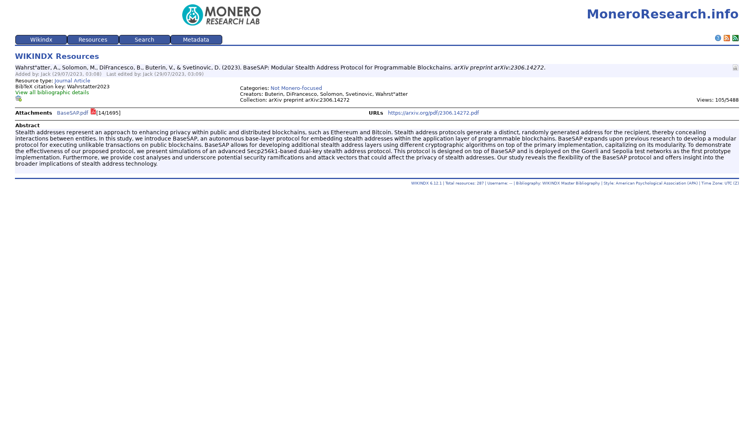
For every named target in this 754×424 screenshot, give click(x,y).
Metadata (196, 40)
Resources (93, 40)
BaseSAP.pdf (72, 113)
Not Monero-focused (296, 88)
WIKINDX (420, 183)
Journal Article (72, 81)
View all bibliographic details (52, 92)
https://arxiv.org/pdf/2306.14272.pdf (433, 113)
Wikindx (41, 40)
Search (144, 40)
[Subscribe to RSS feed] (727, 39)
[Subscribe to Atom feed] (735, 39)
